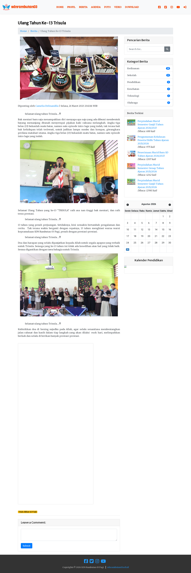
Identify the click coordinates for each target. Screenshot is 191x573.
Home (59, 7)
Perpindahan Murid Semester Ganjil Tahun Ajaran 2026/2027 (150, 124)
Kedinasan (148, 68)
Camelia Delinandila (46, 105)
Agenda (96, 7)
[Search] (167, 49)
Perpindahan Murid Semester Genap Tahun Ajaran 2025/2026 (151, 168)
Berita (83, 7)
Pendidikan (148, 82)
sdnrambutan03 (23, 6)
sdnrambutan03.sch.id (118, 567)
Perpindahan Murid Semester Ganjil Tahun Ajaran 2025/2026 (150, 184)
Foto (107, 7)
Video (117, 7)
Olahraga (148, 102)
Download (132, 7)
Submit (26, 545)
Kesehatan (148, 89)
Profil (71, 7)
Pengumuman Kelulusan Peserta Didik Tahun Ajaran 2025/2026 (153, 140)
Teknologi (148, 95)
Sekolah (148, 75)
